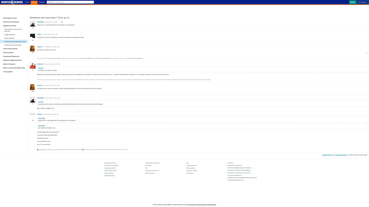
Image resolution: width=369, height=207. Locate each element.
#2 (58, 47)
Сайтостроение (8, 52)
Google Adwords (9, 35)
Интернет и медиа (191, 170)
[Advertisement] (184, 9)
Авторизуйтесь (327, 155)
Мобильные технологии (152, 163)
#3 (59, 64)
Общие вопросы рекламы (13, 45)
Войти (353, 2)
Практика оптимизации (11, 22)
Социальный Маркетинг (11, 56)
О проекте (230, 163)
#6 (57, 114)
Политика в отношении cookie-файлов (238, 170)
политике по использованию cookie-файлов (202, 204)
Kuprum (39, 47)
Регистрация (362, 2)
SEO (146, 168)
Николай (40, 64)
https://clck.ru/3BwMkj (85, 58)
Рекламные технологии (152, 170)
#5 (59, 98)
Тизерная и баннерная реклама (14, 41)
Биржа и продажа (9, 64)
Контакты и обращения (234, 175)
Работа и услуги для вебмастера (14, 68)
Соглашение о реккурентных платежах (238, 173)
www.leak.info (41, 149)
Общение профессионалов (12, 60)
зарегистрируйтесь (341, 155)
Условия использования (234, 165)
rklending (40, 22)
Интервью (148, 165)
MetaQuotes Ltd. (239, 180)
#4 (58, 85)
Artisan (39, 114)
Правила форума (109, 175)
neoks (39, 34)
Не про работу (8, 72)
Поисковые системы (10, 18)
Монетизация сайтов (10, 49)
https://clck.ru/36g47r (105, 58)
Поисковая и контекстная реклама (12, 30)
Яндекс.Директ (9, 38)
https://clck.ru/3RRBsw (135, 58)
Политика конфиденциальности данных (239, 168)
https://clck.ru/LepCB (54, 58)
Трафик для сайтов (9, 26)
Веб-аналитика (149, 173)
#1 (57, 34)
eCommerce (189, 173)
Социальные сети (191, 165)
